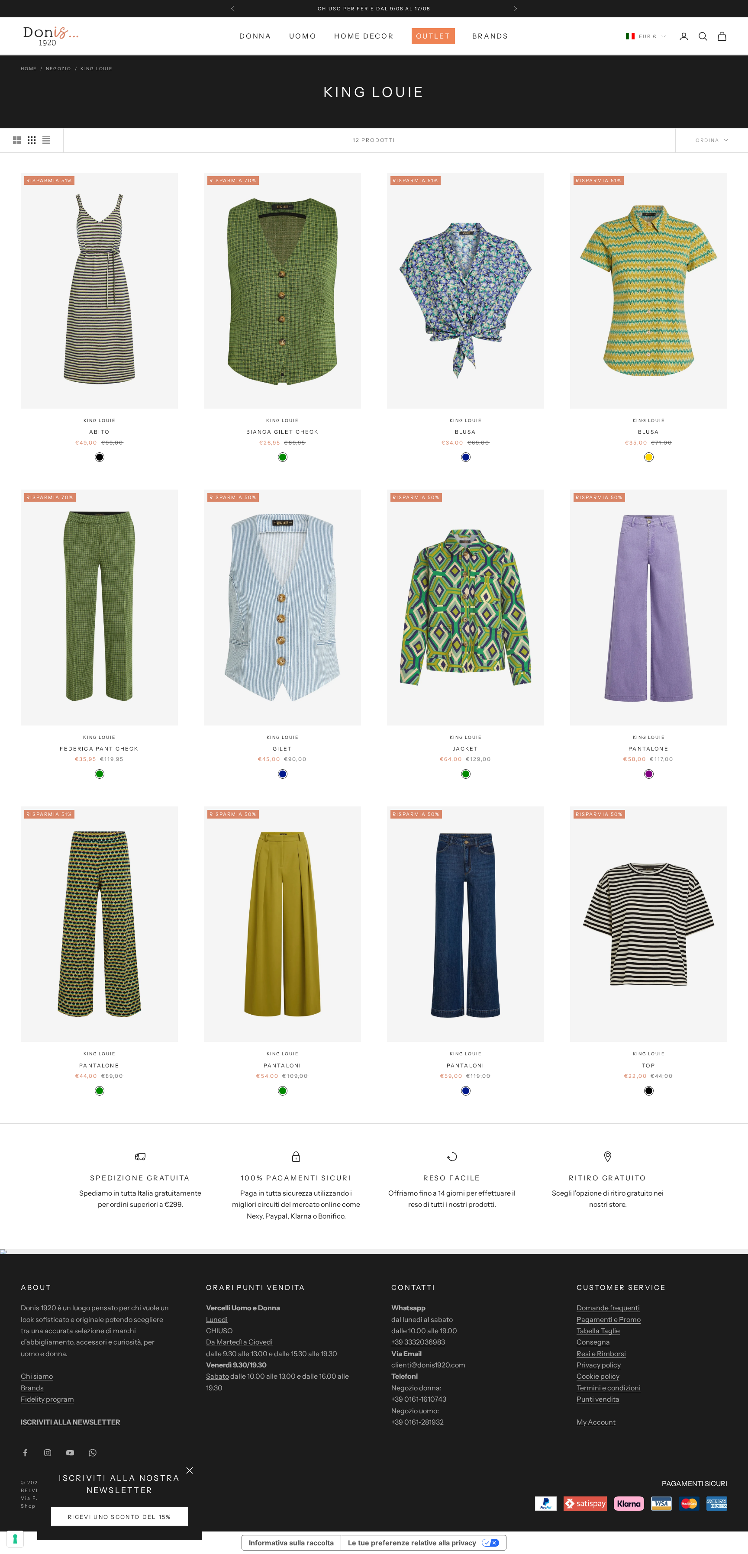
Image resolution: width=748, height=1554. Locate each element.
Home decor (364, 36)
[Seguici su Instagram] (47, 1452)
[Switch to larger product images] (17, 140)
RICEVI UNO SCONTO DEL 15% (119, 1517)
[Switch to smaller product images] (31, 140)
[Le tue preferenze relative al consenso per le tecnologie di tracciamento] (15, 1539)
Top (648, 1065)
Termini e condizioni (609, 1387)
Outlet (433, 36)
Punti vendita (598, 1399)
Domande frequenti (608, 1307)
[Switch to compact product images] (46, 140)
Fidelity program (47, 1399)
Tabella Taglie (598, 1330)
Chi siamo (37, 1376)
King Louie (97, 68)
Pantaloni (282, 1065)
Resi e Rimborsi (601, 1353)
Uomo (303, 36)
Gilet (283, 748)
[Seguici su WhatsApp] (92, 1452)
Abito (99, 432)
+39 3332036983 (418, 1342)
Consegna (593, 1342)
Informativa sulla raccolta (291, 1542)
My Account (596, 1422)
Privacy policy (599, 1365)
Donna (255, 36)
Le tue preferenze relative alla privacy (412, 1542)
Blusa (466, 432)
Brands (490, 36)
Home (29, 68)
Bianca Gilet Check (282, 432)
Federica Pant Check (99, 748)
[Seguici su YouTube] (70, 1452)
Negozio (58, 68)
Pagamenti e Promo (609, 1319)
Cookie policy (598, 1376)
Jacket (466, 748)
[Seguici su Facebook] (25, 1452)
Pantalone (648, 748)
